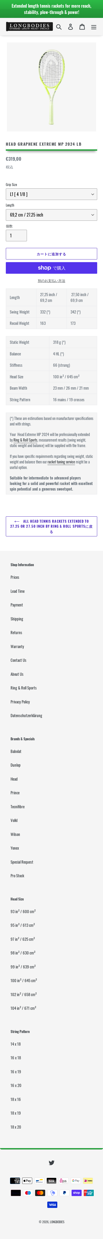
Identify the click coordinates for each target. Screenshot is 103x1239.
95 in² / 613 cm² (23, 925)
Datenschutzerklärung (26, 715)
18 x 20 (16, 1127)
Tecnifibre (18, 806)
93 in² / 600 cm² (23, 911)
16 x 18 (16, 1057)
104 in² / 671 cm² (23, 1008)
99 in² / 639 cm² (23, 966)
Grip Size (11, 184)
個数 (9, 225)
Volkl (14, 820)
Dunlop (16, 765)
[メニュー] (94, 26)
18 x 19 (16, 1113)
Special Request (22, 862)
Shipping (17, 618)
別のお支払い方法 (51, 280)
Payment (17, 605)
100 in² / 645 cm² (24, 980)
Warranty (17, 646)
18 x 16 (16, 1099)
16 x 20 (16, 1085)
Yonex (15, 848)
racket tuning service (61, 461)
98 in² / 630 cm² (23, 953)
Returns (16, 632)
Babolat (16, 751)
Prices (15, 577)
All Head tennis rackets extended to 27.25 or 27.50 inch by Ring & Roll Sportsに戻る (51, 526)
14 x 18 (16, 1044)
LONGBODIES (57, 1222)
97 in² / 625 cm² (23, 939)
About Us (17, 674)
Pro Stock (17, 875)
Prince (15, 792)
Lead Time (18, 591)
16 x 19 (16, 1071)
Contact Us (18, 660)
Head (14, 779)
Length (10, 205)
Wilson (15, 834)
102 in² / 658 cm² (24, 994)
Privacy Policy (20, 701)
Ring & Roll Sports (25, 440)
